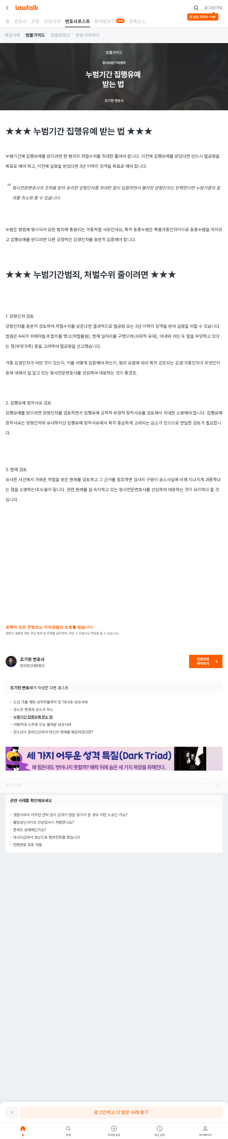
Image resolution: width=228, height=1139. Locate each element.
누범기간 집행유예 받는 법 (33, 717)
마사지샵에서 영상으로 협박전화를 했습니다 (46, 837)
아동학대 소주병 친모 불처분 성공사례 (42, 724)
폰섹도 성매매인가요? (29, 830)
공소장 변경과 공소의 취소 (33, 709)
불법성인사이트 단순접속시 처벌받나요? (43, 822)
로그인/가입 (213, 8)
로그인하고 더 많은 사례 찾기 (121, 1112)
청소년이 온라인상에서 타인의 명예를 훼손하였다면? (53, 732)
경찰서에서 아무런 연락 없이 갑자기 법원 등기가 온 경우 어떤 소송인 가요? (70, 815)
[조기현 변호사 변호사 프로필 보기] (11, 661)
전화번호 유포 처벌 (27, 845)
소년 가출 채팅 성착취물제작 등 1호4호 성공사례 (50, 702)
